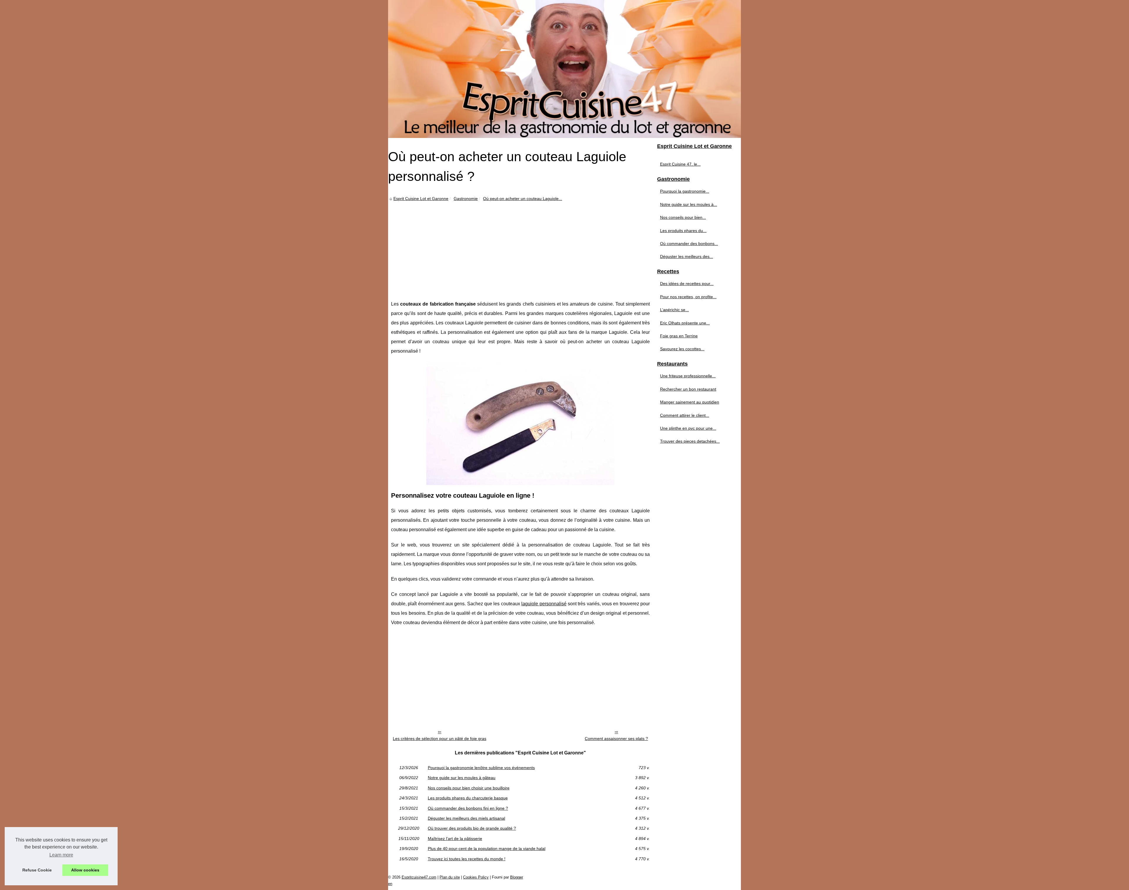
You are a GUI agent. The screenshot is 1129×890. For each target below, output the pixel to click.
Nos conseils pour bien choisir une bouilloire (469, 788)
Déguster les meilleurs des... (686, 256)
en (390, 883)
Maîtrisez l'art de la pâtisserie (455, 838)
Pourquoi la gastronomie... (684, 191)
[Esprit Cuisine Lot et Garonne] (564, 69)
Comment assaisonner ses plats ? (616, 738)
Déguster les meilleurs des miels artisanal (466, 818)
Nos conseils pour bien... (683, 217)
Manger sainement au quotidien (689, 402)
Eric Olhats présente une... (685, 323)
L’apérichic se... (674, 309)
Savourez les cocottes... (682, 348)
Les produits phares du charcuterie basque (468, 798)
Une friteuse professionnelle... (688, 376)
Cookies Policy (476, 877)
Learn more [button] (61, 854)
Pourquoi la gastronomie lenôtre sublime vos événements (481, 768)
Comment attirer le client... (684, 415)
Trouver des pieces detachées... (690, 441)
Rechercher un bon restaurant (688, 389)
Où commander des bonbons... (689, 243)
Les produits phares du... (683, 230)
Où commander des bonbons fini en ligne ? (468, 808)
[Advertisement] (520, 246)
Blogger (516, 877)
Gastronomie (466, 198)
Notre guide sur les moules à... (688, 204)
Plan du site (450, 877)
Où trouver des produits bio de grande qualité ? (472, 828)
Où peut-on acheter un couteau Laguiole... (522, 198)
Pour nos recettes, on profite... (688, 296)
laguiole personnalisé (543, 603)
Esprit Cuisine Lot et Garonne (420, 198)
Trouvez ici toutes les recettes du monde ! (466, 859)
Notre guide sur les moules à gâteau (461, 778)
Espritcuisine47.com (419, 877)
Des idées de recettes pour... (687, 283)
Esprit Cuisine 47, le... (680, 164)
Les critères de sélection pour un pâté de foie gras (439, 738)
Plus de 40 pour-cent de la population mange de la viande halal (486, 848)
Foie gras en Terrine (679, 336)
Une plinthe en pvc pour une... (688, 428)
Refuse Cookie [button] (37, 870)
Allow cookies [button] (85, 870)
